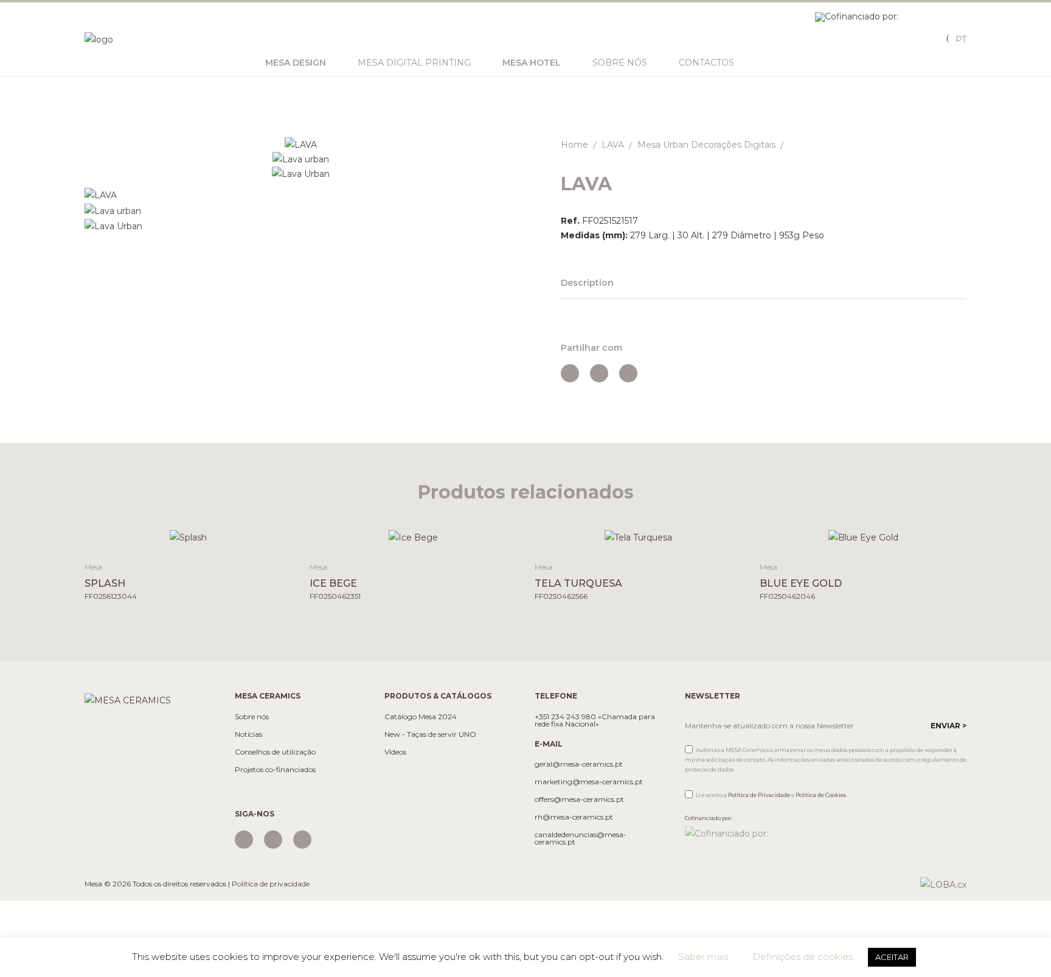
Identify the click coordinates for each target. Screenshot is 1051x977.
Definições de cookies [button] (802, 956)
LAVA (613, 144)
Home (574, 144)
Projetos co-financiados (275, 769)
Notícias (248, 734)
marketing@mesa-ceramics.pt (589, 781)
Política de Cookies (821, 795)
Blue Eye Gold (801, 583)
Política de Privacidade (759, 795)
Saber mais (703, 956)
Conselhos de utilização (275, 752)
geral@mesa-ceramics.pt (579, 764)
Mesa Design (295, 62)
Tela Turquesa (578, 583)
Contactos (706, 62)
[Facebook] (273, 839)
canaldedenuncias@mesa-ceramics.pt (580, 838)
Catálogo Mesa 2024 (420, 716)
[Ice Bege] (413, 537)
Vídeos (395, 752)
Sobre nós (619, 62)
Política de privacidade (271, 883)
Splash (105, 583)
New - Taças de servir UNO (430, 734)
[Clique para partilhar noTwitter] (599, 373)
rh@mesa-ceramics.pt (574, 817)
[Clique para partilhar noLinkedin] (628, 373)
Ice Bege (333, 583)
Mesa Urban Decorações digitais (706, 144)
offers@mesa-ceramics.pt (579, 799)
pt (961, 39)
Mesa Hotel (531, 62)
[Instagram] (244, 839)
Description (587, 282)
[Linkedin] (302, 839)
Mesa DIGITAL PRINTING (414, 62)
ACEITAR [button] (892, 957)
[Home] (128, 699)
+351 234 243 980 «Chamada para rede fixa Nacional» (595, 720)
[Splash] (188, 537)
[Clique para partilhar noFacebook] (570, 373)
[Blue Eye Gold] (863, 537)
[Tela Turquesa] (638, 537)
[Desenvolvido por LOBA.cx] (943, 884)
